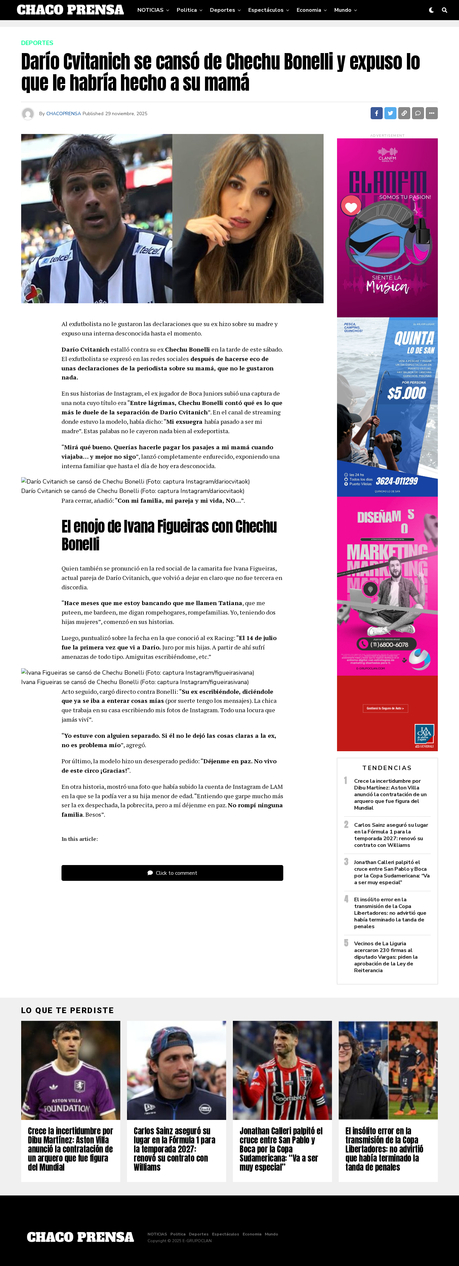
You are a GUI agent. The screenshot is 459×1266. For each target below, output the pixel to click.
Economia (309, 10)
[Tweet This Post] (390, 113)
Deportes (222, 10)
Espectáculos (266, 10)
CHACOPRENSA (63, 113)
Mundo (342, 10)
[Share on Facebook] (377, 113)
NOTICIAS (150, 10)
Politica (187, 10)
